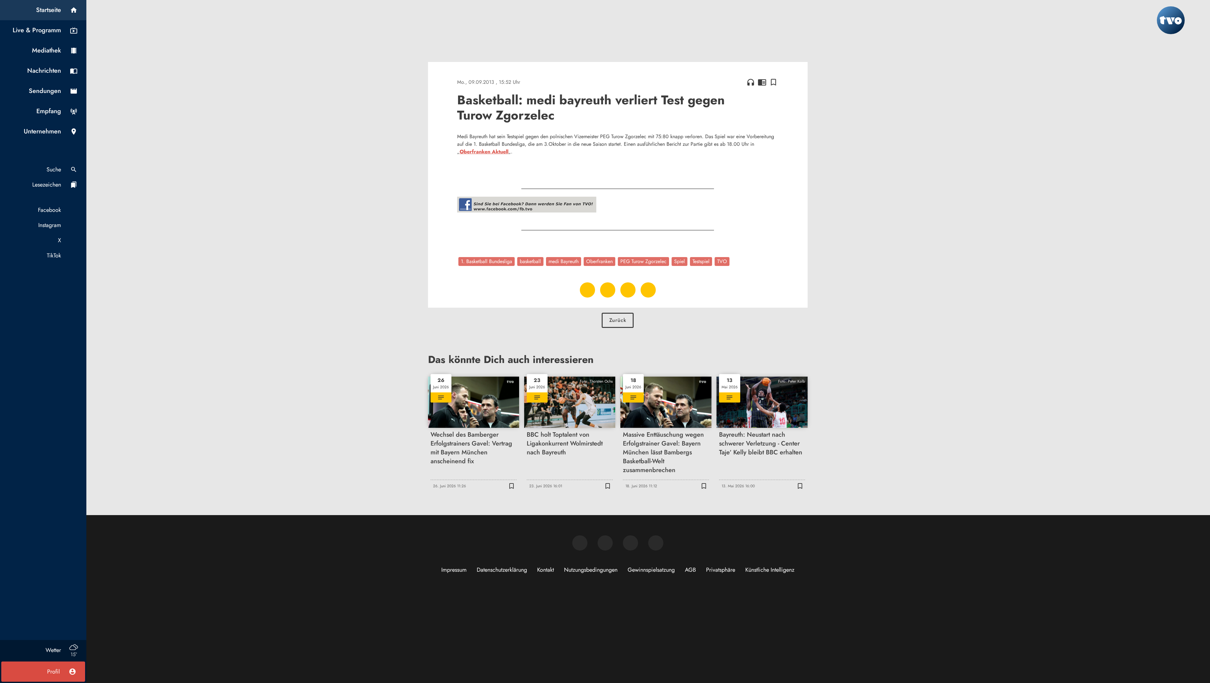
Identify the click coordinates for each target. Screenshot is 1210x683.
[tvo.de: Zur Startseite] (1171, 20)
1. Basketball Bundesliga (486, 261)
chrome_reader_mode (762, 82)
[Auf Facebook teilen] (587, 290)
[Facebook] (579, 543)
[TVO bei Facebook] (526, 210)
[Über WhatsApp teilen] (628, 290)
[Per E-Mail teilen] (648, 290)
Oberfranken (599, 261)
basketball (530, 261)
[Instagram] (605, 543)
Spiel (679, 261)
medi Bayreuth (564, 261)
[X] (630, 543)
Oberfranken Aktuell (484, 151)
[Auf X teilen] (607, 290)
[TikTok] (655, 543)
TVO (722, 261)
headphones (750, 82)
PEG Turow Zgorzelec (643, 261)
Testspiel (701, 261)
